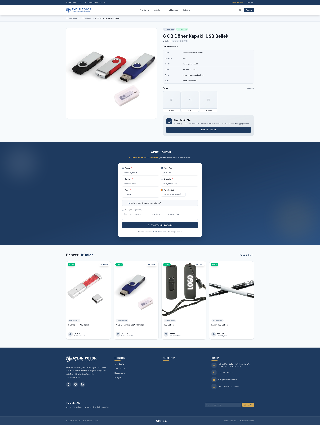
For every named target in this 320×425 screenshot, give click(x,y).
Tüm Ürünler (119, 368)
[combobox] (173, 194)
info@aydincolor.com (227, 379)
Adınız (128, 168)
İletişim (186, 10)
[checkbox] (125, 203)
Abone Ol (248, 405)
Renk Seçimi (169, 190)
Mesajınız (133, 210)
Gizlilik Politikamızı (159, 232)
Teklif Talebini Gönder (162, 225)
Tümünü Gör (246, 255)
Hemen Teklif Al (208, 129)
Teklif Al (249, 10)
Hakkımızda (173, 10)
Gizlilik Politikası (230, 421)
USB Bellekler (86, 18)
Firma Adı (169, 168)
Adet (128, 190)
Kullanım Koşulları (247, 421)
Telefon (129, 179)
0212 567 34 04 (225, 372)
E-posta (168, 179)
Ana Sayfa (144, 10)
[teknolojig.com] (161, 420)
